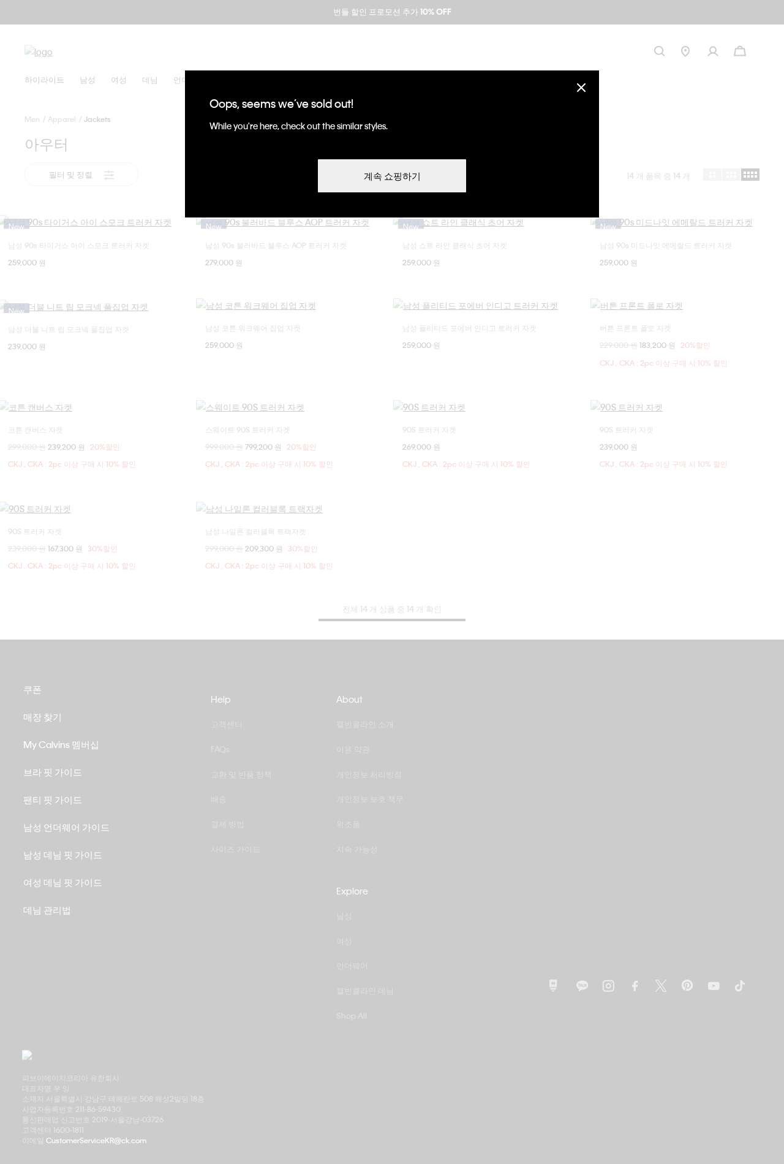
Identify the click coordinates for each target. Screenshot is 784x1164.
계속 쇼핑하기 (392, 176)
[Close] (581, 87)
